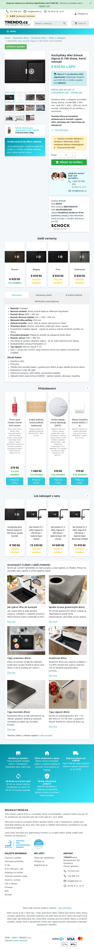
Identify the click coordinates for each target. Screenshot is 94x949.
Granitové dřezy (57, 658)
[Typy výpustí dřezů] (68, 694)
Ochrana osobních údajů (16, 876)
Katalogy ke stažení (14, 872)
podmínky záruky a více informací (67, 215)
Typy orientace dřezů (19, 658)
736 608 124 (73, 876)
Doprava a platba (13, 857)
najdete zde (44, 6)
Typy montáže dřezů (18, 711)
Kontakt (8, 894)
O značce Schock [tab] (74, 295)
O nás (7, 865)
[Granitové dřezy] (68, 640)
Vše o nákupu (11, 883)
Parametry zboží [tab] (44, 295)
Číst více (11, 621)
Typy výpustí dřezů (59, 711)
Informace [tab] (17, 295)
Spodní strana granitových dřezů (67, 607)
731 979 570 (13, 11)
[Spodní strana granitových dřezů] (68, 589)
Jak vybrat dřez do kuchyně (22, 607)
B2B (6, 891)
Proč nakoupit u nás (14, 869)
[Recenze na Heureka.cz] (39, 845)
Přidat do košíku (69, 162)
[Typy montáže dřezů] (26, 694)
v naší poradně (45, 735)
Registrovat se (40, 865)
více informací (64, 908)
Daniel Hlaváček (20, 940)
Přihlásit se (39, 861)
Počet (54, 155)
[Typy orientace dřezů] (26, 640)
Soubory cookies (12, 880)
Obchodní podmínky (14, 861)
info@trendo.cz (33, 11)
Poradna (8, 887)
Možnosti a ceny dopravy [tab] (47, 301)
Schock (62, 201)
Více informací (61, 130)
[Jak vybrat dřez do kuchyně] (26, 589)
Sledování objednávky (44, 857)
